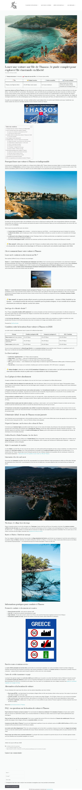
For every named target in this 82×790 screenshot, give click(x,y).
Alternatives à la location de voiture (14, 156)
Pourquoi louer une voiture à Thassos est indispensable (18, 128)
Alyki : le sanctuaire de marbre (15, 144)
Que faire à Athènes (46, 5)
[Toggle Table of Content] (30, 127)
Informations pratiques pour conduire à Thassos (17, 150)
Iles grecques (70, 5)
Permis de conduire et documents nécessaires (18, 151)
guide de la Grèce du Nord (35, 531)
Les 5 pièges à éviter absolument (14, 138)
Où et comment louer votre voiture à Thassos (16, 130)
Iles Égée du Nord (10, 746)
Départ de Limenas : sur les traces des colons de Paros (20, 141)
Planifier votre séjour (31, 5)
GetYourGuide (14, 323)
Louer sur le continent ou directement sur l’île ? (18, 132)
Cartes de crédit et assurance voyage (16, 154)
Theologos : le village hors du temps (16, 147)
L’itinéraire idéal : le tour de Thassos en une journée (17, 139)
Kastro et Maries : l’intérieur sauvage (16, 148)
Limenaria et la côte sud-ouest (15, 145)
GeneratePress (50, 789)
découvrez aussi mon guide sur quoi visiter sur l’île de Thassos (34, 453)
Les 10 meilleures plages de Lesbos (13, 747)
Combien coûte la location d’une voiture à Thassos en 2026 (19, 135)
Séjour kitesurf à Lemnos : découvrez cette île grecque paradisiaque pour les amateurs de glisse (26, 749)
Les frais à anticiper (12, 136)
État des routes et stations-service (16, 153)
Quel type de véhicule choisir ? (15, 133)
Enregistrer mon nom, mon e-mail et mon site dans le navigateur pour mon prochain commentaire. (30, 782)
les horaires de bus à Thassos (17, 704)
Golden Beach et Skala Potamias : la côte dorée (18, 142)
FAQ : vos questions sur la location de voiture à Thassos (18, 158)
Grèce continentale (59, 5)
